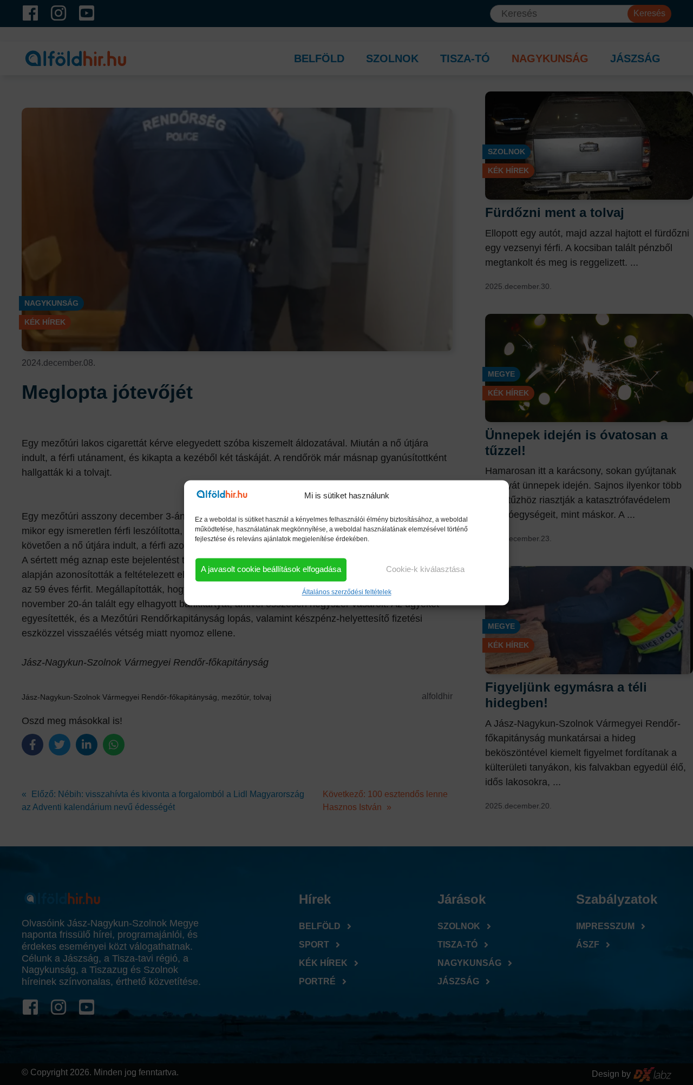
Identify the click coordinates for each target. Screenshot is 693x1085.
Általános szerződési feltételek (346, 592)
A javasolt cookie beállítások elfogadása (271, 569)
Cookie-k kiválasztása (425, 569)
